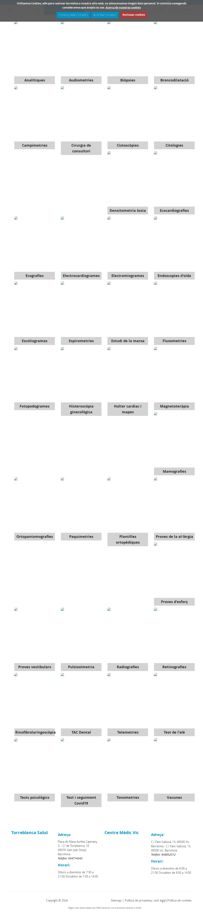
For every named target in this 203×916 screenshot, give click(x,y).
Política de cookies (179, 900)
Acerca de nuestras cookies (123, 7)
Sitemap (116, 900)
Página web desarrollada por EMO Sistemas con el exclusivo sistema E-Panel (104, 907)
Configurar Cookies (73, 15)
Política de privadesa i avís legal (145, 900)
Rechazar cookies (134, 14)
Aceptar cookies (104, 15)
